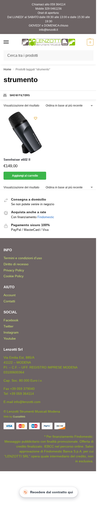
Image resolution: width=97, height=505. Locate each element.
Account (10, 295)
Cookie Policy (14, 276)
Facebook (11, 320)
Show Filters (20, 95)
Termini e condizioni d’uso (23, 258)
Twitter (8, 326)
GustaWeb (19, 416)
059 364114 (57, 4)
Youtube (10, 338)
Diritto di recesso (16, 264)
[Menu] (11, 42)
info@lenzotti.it (48, 29)
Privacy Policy (14, 270)
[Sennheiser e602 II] (25, 132)
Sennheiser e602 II (17, 159)
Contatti (9, 301)
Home (7, 69)
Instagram (11, 332)
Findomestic (45, 217)
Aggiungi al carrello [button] (25, 175)
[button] (89, 42)
